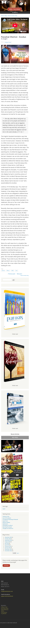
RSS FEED (15, 437)
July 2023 (7, 543)
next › (18, 553)
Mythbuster (5, 524)
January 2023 (7, 547)
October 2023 (8, 538)
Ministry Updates (6, 522)
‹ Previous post (11, 274)
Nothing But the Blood (8, 525)
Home (2, 15)
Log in (4, 508)
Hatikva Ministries (4, 609)
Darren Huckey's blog (12, 15)
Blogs (6, 15)
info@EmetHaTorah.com (7, 591)
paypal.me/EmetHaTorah (7, 596)
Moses (8, 270)
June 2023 (7, 544)
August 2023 (7, 541)
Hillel (13, 270)
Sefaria (2, 611)
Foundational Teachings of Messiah (10, 519)
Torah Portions (4, 612)
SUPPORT (6, 565)
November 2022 (8, 550)
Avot (16, 270)
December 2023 (8, 537)
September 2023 (8, 540)
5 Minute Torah (8, 42)
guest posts (5, 521)
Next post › (19, 274)
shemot (3, 270)
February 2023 (8, 546)
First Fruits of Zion (4, 608)
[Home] (6, 4)
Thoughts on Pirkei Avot (8, 528)
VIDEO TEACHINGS (14, 9)
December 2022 (8, 549)
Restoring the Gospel (7, 527)
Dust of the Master (7, 518)
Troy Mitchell (3, 613)
